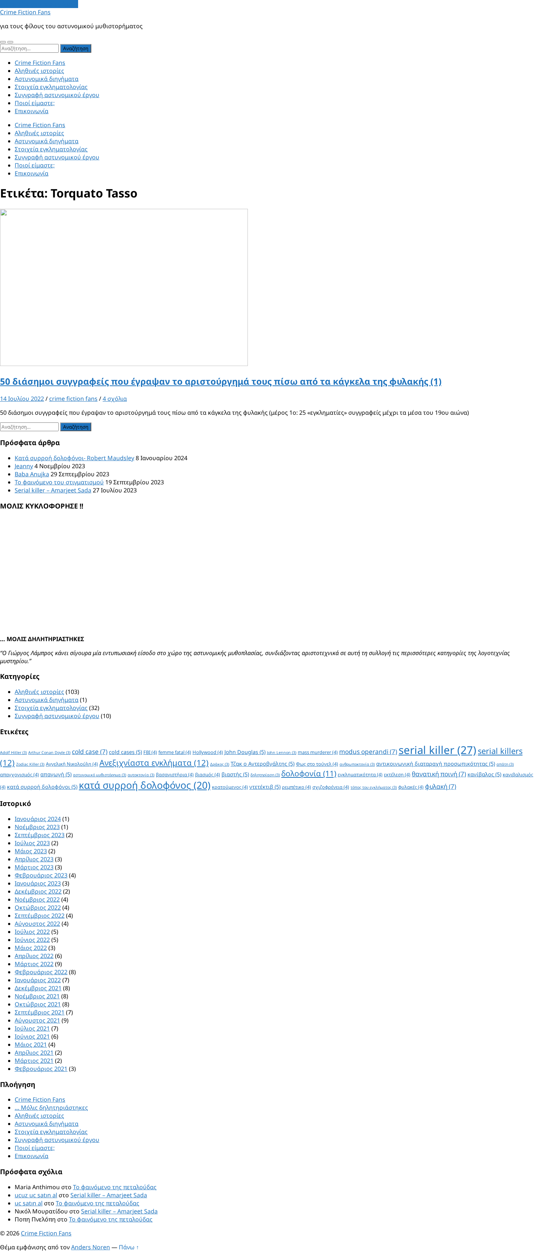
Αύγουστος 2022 (37, 924)
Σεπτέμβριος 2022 (40, 916)
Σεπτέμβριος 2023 (40, 835)
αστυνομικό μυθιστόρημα (99, 774)
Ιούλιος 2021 (32, 1028)
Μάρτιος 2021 (34, 1061)
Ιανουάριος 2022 (38, 980)
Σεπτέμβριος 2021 (40, 1012)
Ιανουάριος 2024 (38, 819)
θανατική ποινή (439, 774)
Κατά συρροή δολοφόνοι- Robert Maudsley (74, 458)
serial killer (437, 750)
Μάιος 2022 (31, 948)
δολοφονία (308, 773)
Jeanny (24, 466)
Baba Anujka (32, 474)
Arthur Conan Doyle (49, 752)
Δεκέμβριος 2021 (38, 988)
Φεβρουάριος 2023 (41, 875)
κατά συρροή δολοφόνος (144, 785)
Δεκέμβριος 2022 (38, 891)
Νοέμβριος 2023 (37, 827)
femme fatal (174, 752)
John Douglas (244, 751)
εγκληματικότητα (360, 774)
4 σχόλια (115, 399)
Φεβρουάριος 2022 (41, 972)
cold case (89, 751)
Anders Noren (90, 1247)
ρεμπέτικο (296, 787)
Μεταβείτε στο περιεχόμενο (39, 4)
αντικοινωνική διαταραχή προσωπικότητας (435, 763)
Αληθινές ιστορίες (39, 71)
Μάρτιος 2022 (34, 964)
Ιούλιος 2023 (32, 843)
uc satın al (29, 1203)
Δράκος (219, 764)
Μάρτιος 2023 (34, 867)
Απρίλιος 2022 (34, 956)
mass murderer (318, 752)
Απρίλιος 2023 (34, 859)
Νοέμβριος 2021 (37, 996)
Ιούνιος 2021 (32, 1036)
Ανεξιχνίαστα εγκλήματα (154, 762)
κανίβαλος (484, 774)
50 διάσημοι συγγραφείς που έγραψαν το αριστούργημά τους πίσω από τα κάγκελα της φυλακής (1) (220, 381)
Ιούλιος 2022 (32, 932)
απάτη (505, 764)
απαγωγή (56, 774)
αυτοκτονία (141, 774)
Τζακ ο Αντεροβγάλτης (262, 763)
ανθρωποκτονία (357, 764)
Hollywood (207, 752)
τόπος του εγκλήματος (374, 787)
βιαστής (235, 774)
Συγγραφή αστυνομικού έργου (57, 95)
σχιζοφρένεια (330, 787)
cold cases (125, 751)
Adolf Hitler (13, 752)
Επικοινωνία (31, 111)
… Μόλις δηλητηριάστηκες (51, 1107)
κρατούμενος (230, 787)
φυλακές (410, 787)
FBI (150, 752)
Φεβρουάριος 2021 (41, 1069)
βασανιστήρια (175, 774)
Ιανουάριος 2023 (38, 883)
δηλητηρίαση (265, 774)
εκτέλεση (397, 774)
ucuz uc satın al (36, 1195)
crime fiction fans (73, 399)
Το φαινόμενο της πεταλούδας (115, 1187)
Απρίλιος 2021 (34, 1053)
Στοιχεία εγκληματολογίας (51, 87)
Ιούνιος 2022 (32, 940)
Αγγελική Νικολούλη (72, 764)
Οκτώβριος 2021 (38, 1004)
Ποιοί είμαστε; (35, 103)
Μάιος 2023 (31, 851)
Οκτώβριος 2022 (38, 907)
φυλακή (440, 786)
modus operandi (368, 751)
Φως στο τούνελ (317, 764)
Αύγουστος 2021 (37, 1020)
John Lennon (281, 752)
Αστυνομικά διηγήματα (46, 79)
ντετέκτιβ (264, 786)
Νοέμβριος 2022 (37, 899)
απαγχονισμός (19, 774)
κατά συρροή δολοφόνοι (42, 786)
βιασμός (207, 774)
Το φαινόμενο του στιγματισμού (59, 482)
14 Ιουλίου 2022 (22, 399)
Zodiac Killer (30, 764)
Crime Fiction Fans (25, 12)
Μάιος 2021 (31, 1044)
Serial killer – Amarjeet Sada (53, 490)
